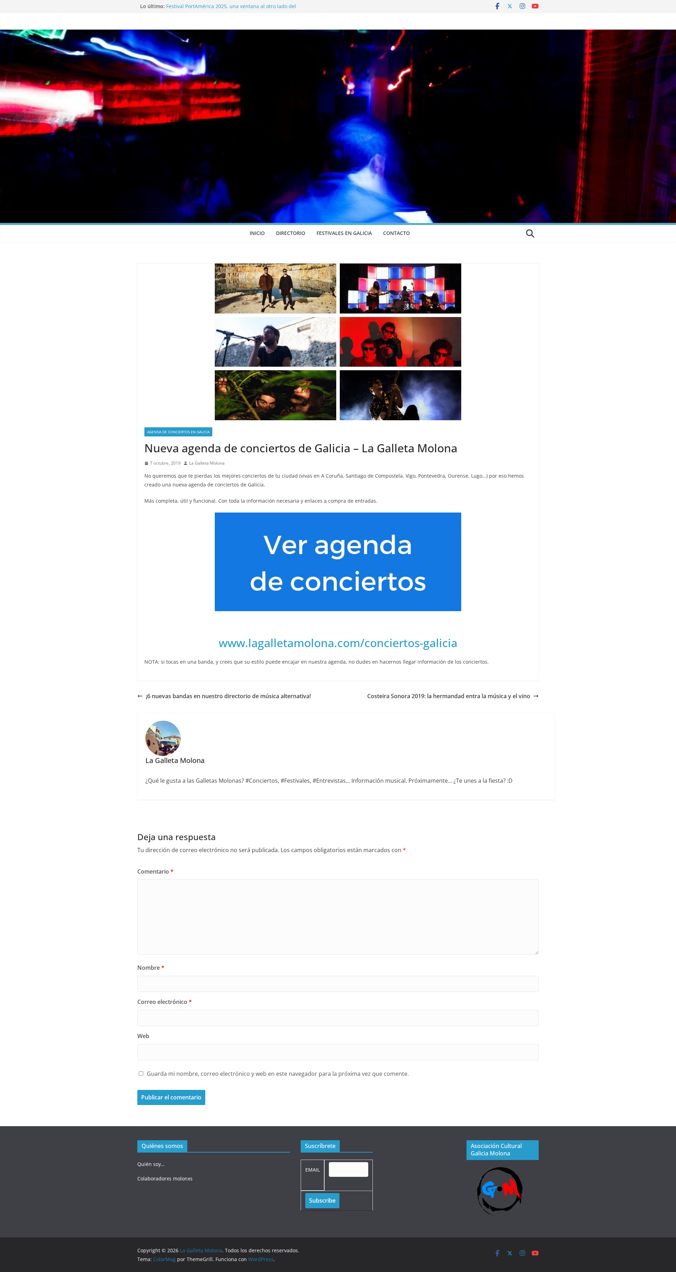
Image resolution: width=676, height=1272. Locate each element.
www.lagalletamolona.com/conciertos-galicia (338, 642)
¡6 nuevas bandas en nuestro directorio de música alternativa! (228, 696)
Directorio (290, 233)
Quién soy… (151, 1164)
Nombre (150, 968)
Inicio (257, 233)
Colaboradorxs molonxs (165, 1178)
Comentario (155, 871)
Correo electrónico (164, 1002)
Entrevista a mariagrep (193, 6)
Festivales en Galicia (344, 233)
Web (143, 1036)
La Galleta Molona (207, 463)
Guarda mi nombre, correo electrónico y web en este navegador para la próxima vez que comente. (278, 1074)
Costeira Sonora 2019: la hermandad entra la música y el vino (448, 696)
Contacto (396, 233)
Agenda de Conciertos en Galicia (178, 431)
